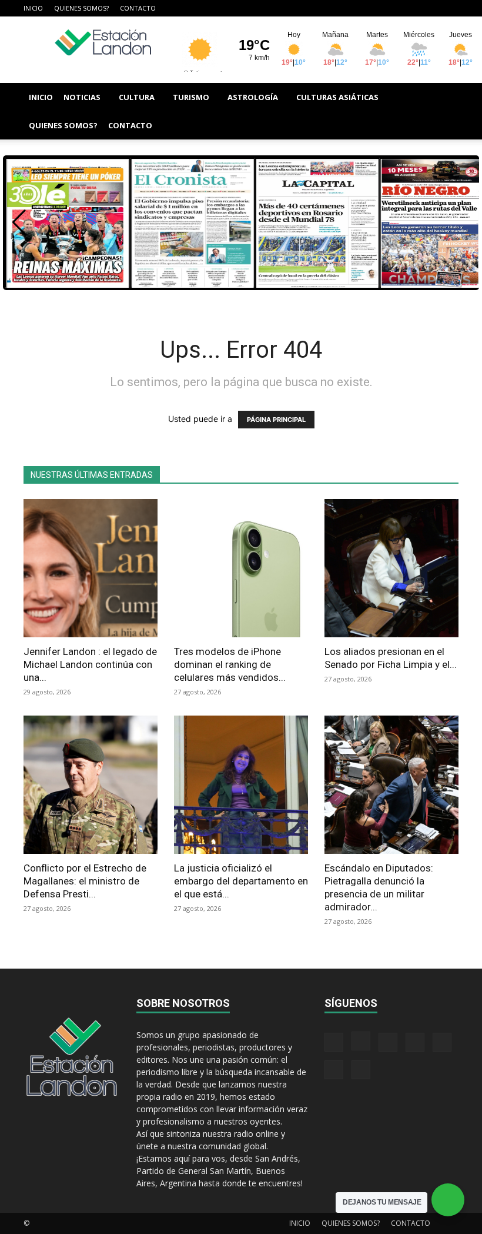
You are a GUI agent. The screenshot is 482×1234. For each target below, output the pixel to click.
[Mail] (372, 8)
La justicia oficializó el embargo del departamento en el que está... (241, 881)
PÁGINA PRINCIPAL (276, 419)
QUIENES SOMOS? (81, 8)
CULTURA (137, 97)
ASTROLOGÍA (252, 97)
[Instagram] (353, 8)
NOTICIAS (82, 97)
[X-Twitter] (411, 8)
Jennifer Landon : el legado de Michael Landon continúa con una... (90, 664)
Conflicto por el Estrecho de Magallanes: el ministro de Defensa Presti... (85, 881)
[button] (444, 97)
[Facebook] (333, 8)
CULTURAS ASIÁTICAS (337, 97)
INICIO (33, 8)
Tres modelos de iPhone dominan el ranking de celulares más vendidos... (230, 664)
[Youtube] (449, 8)
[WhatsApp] (430, 8)
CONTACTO (138, 8)
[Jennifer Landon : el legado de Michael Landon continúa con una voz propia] (91, 568)
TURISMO (191, 97)
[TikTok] (391, 8)
